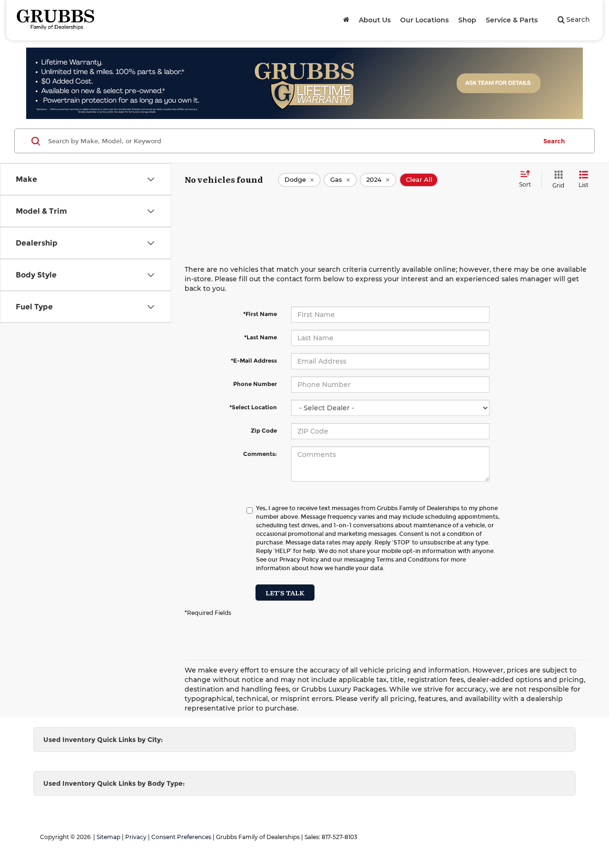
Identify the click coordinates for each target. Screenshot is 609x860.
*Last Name (260, 337)
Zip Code (264, 430)
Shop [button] (467, 20)
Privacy (136, 836)
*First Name (260, 313)
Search (554, 141)
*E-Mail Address (254, 360)
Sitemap (108, 836)
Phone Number (255, 383)
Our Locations (424, 20)
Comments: (260, 453)
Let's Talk (284, 592)
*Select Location (253, 407)
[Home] (346, 20)
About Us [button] (375, 20)
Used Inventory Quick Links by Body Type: (114, 783)
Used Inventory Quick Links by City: (103, 739)
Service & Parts (512, 20)
